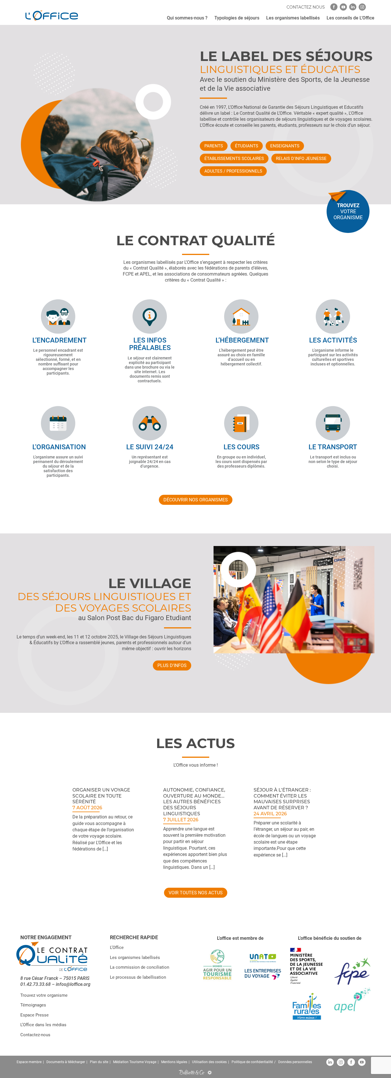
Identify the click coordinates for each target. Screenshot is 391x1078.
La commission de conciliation (139, 967)
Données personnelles (295, 1062)
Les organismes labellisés (135, 957)
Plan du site (99, 1062)
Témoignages (33, 1005)
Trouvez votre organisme (44, 995)
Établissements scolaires (234, 158)
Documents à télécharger (65, 1062)
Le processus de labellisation (138, 977)
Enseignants (284, 146)
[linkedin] (352, 7)
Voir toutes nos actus (196, 892)
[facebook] (333, 7)
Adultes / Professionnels (233, 171)
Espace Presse (34, 1015)
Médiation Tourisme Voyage (134, 1062)
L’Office (117, 947)
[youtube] (343, 7)
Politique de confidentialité (252, 1062)
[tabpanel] (105, 828)
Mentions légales (174, 1062)
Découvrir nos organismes (195, 500)
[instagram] (362, 7)
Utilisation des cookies (209, 1062)
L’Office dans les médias (43, 1025)
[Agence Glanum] (209, 1072)
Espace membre (29, 1062)
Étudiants (246, 146)
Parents (213, 146)
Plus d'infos (172, 665)
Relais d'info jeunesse (301, 158)
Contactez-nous (35, 1034)
